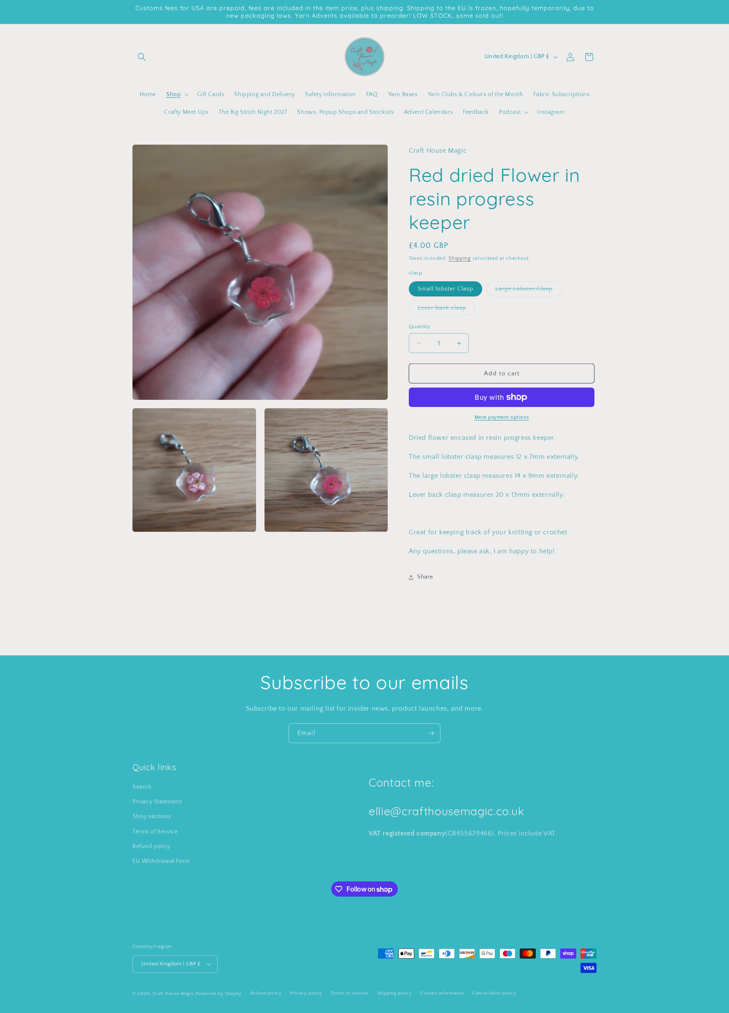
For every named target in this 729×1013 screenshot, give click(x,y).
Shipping (459, 258)
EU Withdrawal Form (161, 861)
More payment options (502, 417)
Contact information (442, 993)
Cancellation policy (494, 993)
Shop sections (151, 816)
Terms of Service (155, 831)
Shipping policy (394, 993)
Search (142, 787)
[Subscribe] (430, 733)
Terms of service (350, 993)
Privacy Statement (157, 801)
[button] (141, 57)
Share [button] (425, 577)
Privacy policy (306, 993)
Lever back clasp (446, 309)
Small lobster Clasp (445, 289)
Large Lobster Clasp (528, 290)
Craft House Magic (173, 993)
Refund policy (151, 846)
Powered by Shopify (219, 993)
